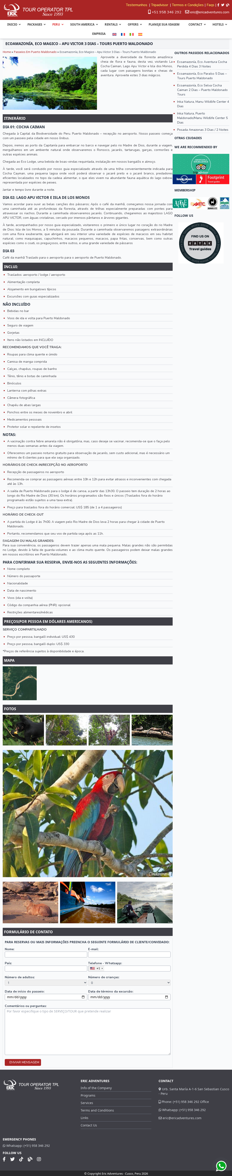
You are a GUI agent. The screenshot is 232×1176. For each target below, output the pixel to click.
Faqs (210, 4)
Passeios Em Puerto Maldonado (35, 52)
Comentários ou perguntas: (25, 1006)
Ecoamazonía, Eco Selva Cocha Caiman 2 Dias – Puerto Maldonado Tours (202, 90)
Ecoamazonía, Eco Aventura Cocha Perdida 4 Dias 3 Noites (202, 64)
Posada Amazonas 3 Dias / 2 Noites (202, 130)
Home (7, 52)
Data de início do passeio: (24, 991)
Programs (88, 1095)
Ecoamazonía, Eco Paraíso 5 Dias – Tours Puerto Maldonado (202, 75)
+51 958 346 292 (166, 12)
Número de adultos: (20, 977)
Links (84, 1118)
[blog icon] (227, 5)
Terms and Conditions (97, 1110)
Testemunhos (137, 4)
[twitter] (222, 5)
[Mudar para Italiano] (131, 34)
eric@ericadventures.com (209, 12)
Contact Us (89, 1125)
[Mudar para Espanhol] (140, 34)
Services (87, 1103)
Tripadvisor (160, 4)
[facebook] (218, 5)
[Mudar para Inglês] (114, 34)
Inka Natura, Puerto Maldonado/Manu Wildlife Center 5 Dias (202, 118)
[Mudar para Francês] (123, 34)
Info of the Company (96, 1088)
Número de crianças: (103, 977)
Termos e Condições (188, 4)
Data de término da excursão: (110, 991)
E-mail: (93, 949)
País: (8, 963)
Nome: (9, 949)
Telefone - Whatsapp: (105, 963)
